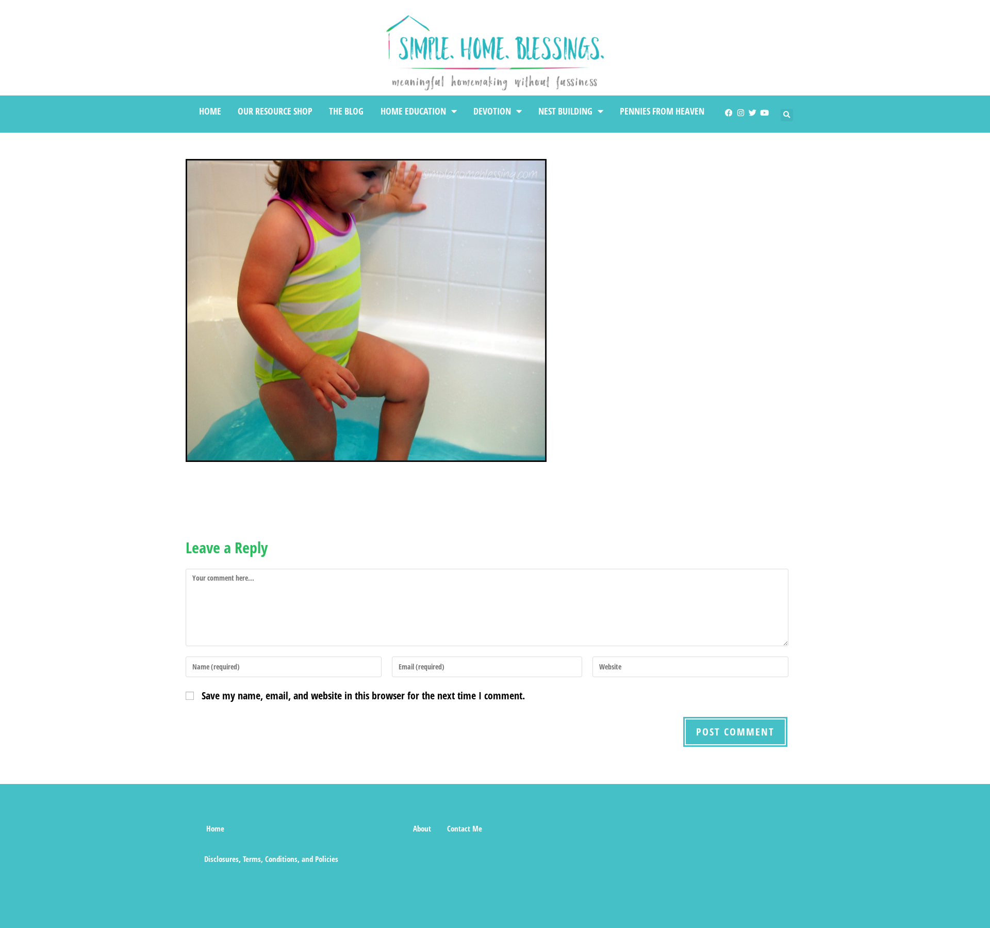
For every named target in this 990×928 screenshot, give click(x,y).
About (422, 828)
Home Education (413, 111)
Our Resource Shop (275, 111)
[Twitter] (753, 113)
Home (210, 111)
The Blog (346, 111)
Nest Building (565, 111)
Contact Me (464, 828)
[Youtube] (764, 113)
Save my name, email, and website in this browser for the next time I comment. (363, 695)
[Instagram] (741, 113)
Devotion (492, 111)
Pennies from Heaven (662, 111)
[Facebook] (729, 113)
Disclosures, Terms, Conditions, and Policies (271, 859)
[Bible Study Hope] (386, 828)
